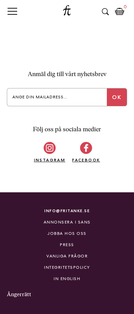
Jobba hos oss (67, 233)
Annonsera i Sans (67, 222)
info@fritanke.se (67, 210)
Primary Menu (12, 11)
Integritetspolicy (67, 267)
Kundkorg (119, 11)
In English (67, 278)
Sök (105, 11)
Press (67, 244)
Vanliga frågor (67, 256)
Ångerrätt (19, 294)
